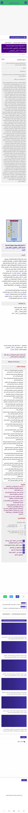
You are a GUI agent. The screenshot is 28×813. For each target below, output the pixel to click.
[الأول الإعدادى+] (3, 798)
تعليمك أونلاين (14, 3)
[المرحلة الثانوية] (25, 798)
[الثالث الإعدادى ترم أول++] (12, 800)
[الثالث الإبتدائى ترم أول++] (14, 802)
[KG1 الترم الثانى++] (25, 805)
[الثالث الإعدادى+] (14, 800)
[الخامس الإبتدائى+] (2, 802)
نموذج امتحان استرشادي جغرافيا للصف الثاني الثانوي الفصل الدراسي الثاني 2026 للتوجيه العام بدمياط (15, 674)
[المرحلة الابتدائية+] (9, 804)
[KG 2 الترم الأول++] (21, 805)
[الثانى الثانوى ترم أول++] (14, 798)
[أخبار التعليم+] (14, 805)
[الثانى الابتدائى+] (23, 802)
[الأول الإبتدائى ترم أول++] (2, 800)
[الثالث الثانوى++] (7, 798)
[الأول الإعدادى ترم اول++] (25, 800)
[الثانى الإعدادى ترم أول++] (19, 800)
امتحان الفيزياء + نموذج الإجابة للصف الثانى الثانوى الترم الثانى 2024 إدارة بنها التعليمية (12, 531)
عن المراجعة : (22, 71)
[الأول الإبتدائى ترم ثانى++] (25, 802)
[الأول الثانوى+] (23, 798)
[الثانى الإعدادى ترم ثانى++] (16, 800)
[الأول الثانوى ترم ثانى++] (19, 798)
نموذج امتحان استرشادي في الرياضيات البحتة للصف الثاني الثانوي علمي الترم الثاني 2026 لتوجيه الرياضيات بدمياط (15, 730)
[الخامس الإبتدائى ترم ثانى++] (23, 804)
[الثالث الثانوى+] (9, 798)
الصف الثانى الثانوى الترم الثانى (19, 42)
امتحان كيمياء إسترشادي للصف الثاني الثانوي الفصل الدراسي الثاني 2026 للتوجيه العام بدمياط (15, 711)
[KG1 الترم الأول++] (2, 804)
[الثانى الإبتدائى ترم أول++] (21, 802)
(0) (2, 54)
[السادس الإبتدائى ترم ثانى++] (16, 804)
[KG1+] (5, 804)
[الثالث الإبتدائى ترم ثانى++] (12, 802)
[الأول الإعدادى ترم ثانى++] (23, 800)
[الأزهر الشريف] (14, 804)
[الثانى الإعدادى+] (21, 800)
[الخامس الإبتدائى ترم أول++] (25, 804)
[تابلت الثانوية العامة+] (12, 805)
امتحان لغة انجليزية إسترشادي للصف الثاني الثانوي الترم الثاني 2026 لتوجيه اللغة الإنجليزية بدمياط (14, 637)
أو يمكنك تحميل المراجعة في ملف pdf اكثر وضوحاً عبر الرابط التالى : (14, 75)
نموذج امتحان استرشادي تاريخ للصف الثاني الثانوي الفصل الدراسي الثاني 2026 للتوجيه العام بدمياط (15, 656)
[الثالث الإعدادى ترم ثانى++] (9, 800)
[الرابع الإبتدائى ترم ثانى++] (5, 802)
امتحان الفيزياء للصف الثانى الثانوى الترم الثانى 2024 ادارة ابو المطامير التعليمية (12, 525)
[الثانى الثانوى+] (16, 798)
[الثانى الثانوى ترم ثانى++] (12, 798)
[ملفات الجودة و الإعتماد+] (9, 805)
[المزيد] (16, 805)
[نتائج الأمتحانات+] (14, 807)
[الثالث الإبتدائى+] (16, 802)
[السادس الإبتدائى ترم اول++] (19, 804)
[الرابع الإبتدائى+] (9, 802)
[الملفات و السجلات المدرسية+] (5, 805)
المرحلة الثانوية (8, 42)
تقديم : (23, 68)
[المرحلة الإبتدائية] (7, 800)
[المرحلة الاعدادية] (5, 798)
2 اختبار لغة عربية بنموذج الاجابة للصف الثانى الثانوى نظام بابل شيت (15, 64)
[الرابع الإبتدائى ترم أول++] (7, 802)
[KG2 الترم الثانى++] (19, 805)
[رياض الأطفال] (7, 804)
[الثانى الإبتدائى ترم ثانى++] (19, 802)
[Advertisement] (14, 20)
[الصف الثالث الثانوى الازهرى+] (12, 804)
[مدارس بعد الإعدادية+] (2, 805)
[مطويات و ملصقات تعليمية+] (7, 805)
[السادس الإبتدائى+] (21, 804)
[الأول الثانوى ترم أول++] (21, 798)
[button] (17, 596)
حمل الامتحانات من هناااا (19, 79)
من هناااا (10, 362)
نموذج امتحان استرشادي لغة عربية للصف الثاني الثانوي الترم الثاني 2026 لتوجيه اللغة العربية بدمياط (14, 693)
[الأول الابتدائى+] (5, 800)
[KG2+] (23, 805)
